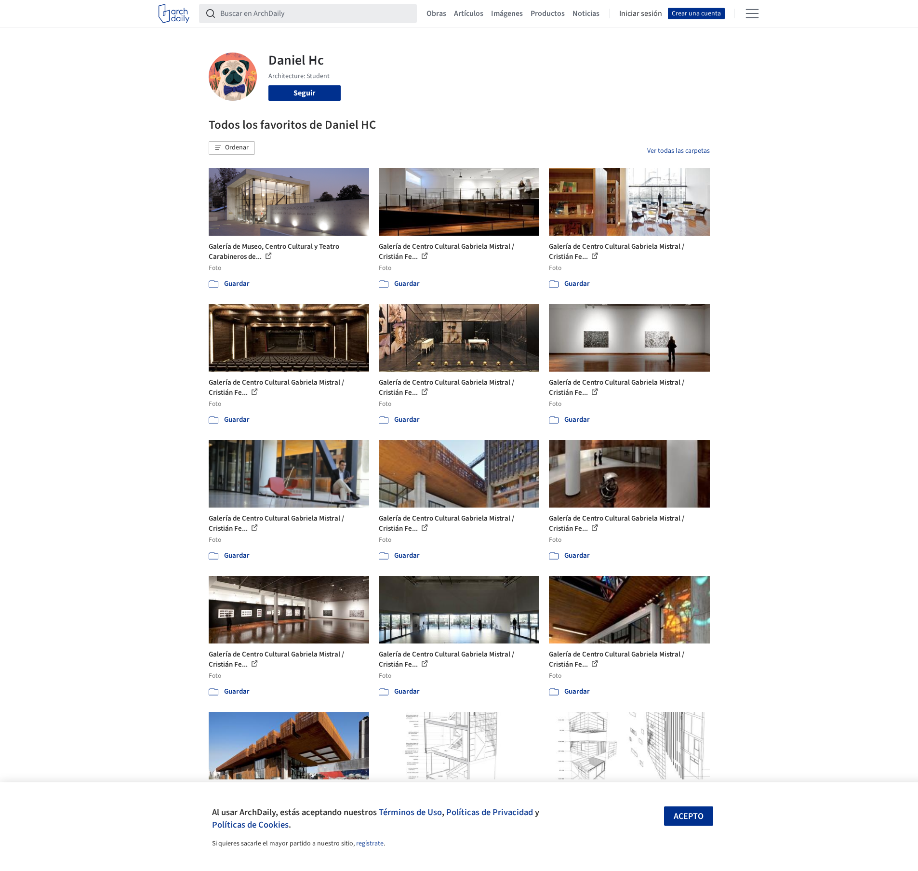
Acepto (689, 816)
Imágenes (507, 13)
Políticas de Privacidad (489, 812)
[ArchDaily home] (174, 13)
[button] (232, 148)
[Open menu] (752, 13)
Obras (436, 13)
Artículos (468, 13)
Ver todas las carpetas (678, 150)
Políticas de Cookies (250, 824)
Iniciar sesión (640, 13)
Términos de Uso (410, 812)
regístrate (370, 843)
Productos (548, 13)
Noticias (585, 13)
